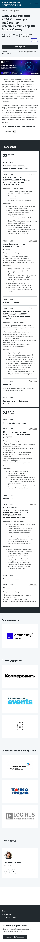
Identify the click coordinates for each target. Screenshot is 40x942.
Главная (4, 11)
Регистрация (20, 47)
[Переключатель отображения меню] (36, 4)
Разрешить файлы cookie (14, 937)
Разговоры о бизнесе (9, 917)
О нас (4, 911)
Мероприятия (6, 914)
